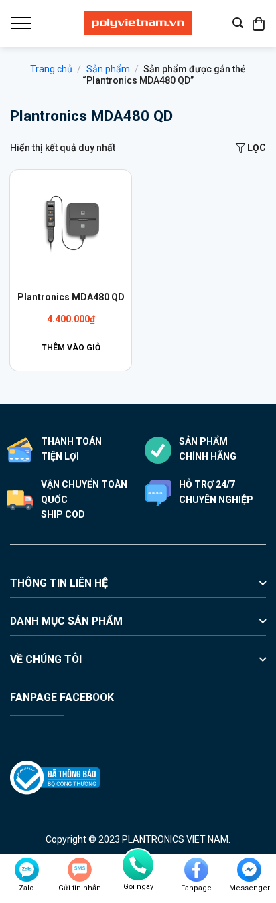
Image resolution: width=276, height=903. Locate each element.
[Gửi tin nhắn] (80, 870)
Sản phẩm (108, 69)
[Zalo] (27, 870)
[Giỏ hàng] (259, 23)
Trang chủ (51, 69)
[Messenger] (249, 870)
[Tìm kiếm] (237, 23)
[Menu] (20, 23)
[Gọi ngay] (138, 865)
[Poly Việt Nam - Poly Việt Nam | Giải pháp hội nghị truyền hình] (138, 23)
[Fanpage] (196, 870)
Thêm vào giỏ (71, 348)
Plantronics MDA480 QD (71, 297)
